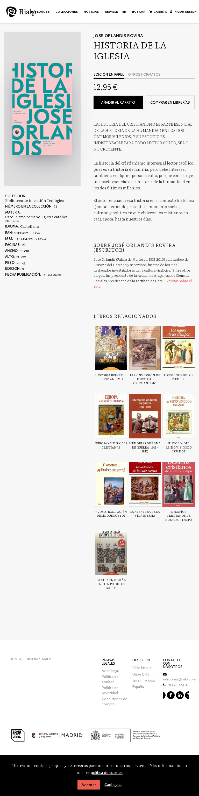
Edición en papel (109, 74)
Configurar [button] (113, 784)
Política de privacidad (110, 690)
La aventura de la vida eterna (145, 513)
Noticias (91, 11)
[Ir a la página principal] (21, 10)
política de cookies (107, 772)
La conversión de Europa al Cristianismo (145, 379)
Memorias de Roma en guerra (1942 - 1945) (145, 447)
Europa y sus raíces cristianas (111, 445)
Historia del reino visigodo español (179, 447)
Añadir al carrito (118, 102)
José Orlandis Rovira (118, 35)
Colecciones (66, 11)
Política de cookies (110, 679)
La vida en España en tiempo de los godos (111, 584)
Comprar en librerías (170, 102)
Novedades (40, 11)
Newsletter (115, 11)
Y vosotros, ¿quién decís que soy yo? (111, 513)
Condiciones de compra (114, 701)
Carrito (160, 11)
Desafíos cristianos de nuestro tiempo (178, 515)
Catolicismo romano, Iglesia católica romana (36, 218)
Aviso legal (110, 670)
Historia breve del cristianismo (111, 377)
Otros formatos (144, 74)
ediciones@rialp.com (179, 679)
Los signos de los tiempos (178, 377)
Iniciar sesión (185, 11)
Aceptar (88, 784)
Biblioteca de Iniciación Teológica (34, 200)
